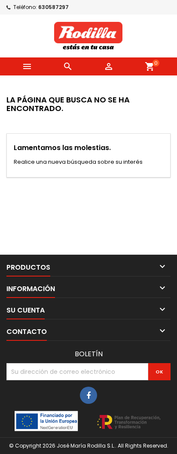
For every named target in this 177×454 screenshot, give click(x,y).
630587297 (53, 7)
